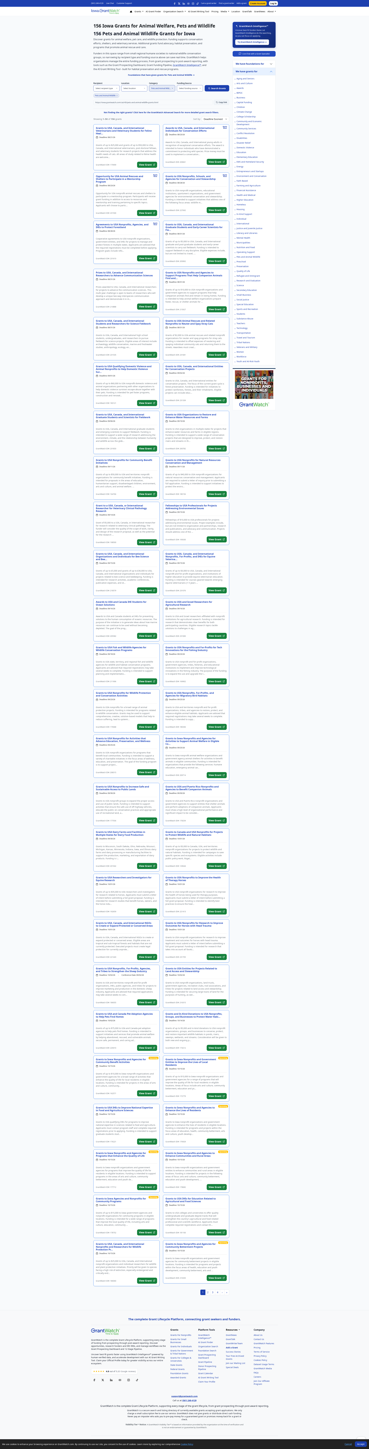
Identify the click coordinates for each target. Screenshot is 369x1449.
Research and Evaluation (248, 280)
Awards (240, 88)
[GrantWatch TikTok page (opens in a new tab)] (137, 1380)
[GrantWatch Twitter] (179, 3)
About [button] (271, 11)
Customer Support (124, 3)
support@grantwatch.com (184, 1396)
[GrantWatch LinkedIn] (184, 3)
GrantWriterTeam (234, 1343)
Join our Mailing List (235, 1363)
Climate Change (244, 111)
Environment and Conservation (252, 176)
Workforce (241, 356)
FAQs (256, 1372)
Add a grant (241, 3)
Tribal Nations (243, 342)
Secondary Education (247, 290)
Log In (273, 3)
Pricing (214, 11)
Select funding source (188, 88)
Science (240, 285)
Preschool (241, 261)
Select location (129, 88)
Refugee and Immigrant (248, 275)
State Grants (176, 1365)
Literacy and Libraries (247, 233)
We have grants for (246, 71)
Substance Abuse (245, 318)
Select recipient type (104, 88)
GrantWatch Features (264, 1343)
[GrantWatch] (105, 11)
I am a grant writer (208, 3)
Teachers (241, 323)
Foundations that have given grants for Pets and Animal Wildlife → (161, 75)
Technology (242, 328)
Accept (361, 1444)
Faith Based (242, 180)
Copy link (223, 102)
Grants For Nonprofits (180, 1335)
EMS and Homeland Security (250, 161)
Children (241, 107)
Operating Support (246, 252)
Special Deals (232, 1367)
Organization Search (208, 1346)
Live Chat (110, 3)
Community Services (246, 128)
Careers (257, 1376)
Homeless (241, 204)
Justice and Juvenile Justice (249, 228)
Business (241, 97)
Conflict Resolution (246, 133)
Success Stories (233, 1351)
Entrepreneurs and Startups (250, 171)
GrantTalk (247, 11)
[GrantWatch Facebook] (174, 3)
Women (240, 351)
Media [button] (224, 11)
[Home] (131, 11)
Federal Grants (177, 1369)
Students (241, 313)
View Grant (145, 164)
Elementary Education (247, 157)
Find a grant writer (226, 3)
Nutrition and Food (246, 247)
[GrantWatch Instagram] (193, 3)
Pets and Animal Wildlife (161, 88)
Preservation (243, 266)
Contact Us (259, 1339)
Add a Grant (232, 1347)
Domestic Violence (245, 147)
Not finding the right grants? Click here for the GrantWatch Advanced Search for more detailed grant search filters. (161, 112)
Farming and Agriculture (248, 185)
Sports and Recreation (247, 309)
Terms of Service (262, 1351)
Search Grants (218, 88)
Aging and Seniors (245, 78)
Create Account (257, 3)
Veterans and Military (247, 347)
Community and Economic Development (249, 123)
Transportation (244, 332)
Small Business (244, 294)
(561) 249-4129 (97, 3)
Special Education (245, 304)
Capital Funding (244, 102)
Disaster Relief (244, 142)
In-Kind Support (244, 214)
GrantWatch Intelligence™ (187, 65)
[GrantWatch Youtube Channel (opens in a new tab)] (120, 1380)
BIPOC (240, 92)
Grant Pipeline (205, 1362)
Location (235, 11)
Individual (241, 218)
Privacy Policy (260, 1356)
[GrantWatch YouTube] (188, 3)
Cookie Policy (187, 1444)
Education (241, 152)
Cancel (348, 1444)
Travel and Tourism (246, 337)
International (243, 223)
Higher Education (245, 199)
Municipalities (243, 242)
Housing (241, 209)
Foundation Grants (179, 1373)
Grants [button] (138, 11)
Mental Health (243, 237)
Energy (240, 166)
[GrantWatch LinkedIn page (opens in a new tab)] (111, 1380)
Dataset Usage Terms (264, 1364)
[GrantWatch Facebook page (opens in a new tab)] (94, 1380)
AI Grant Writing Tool (198, 11)
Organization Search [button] (173, 11)
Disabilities (242, 138)
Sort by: (197, 119)
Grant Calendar (205, 1373)
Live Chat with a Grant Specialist (256, 53)
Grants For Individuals (181, 1346)
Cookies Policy (260, 1360)
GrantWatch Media (263, 1368)
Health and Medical (246, 195)
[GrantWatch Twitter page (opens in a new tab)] (103, 1380)
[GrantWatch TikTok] (197, 3)
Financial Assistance (246, 190)
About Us (258, 1335)
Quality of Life (243, 271)
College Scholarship (246, 116)
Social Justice (243, 299)
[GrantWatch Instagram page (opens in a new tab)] (128, 1380)
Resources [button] (232, 1329)
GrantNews (259, 11)
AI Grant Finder (153, 11)
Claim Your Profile (206, 1381)
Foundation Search (207, 1350)
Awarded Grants (178, 1377)
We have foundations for (250, 63)
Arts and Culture (245, 83)
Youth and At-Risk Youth (248, 361)
